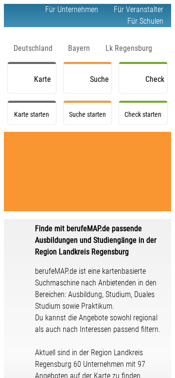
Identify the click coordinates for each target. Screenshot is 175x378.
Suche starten (101, 84)
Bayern (79, 48)
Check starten (156, 84)
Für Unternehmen (71, 9)
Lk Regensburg (128, 48)
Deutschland (33, 48)
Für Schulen (145, 21)
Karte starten (45, 84)
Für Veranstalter (138, 9)
